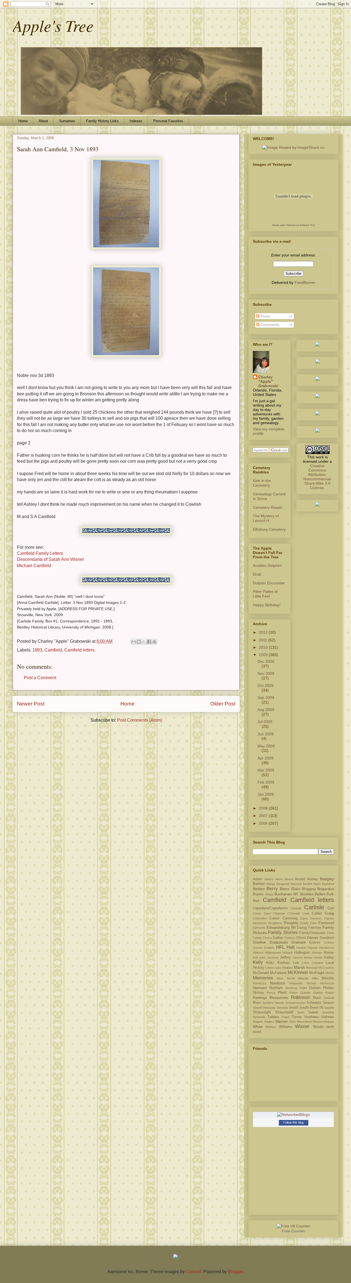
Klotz (270, 963)
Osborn (315, 988)
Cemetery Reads (267, 507)
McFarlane (278, 973)
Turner (297, 1017)
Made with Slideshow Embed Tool (293, 225)
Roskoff (329, 997)
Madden (287, 967)
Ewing (302, 928)
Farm (330, 933)
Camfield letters (79, 650)
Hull (255, 957)
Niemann (260, 988)
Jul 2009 (264, 721)
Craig (329, 913)
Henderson (326, 947)
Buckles (306, 894)
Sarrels (279, 1002)
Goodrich (327, 938)
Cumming (290, 918)
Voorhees (311, 1017)
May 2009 (266, 746)
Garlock (289, 937)
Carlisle (314, 907)
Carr (330, 908)
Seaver (328, 1003)
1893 (37, 650)
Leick (305, 962)
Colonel (193, 1271)
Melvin (329, 973)
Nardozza (259, 983)
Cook (306, 913)
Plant (282, 992)
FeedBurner (305, 282)
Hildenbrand (273, 952)
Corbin (317, 913)
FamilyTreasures (312, 933)
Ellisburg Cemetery (269, 529)
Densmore (260, 923)
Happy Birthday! (267, 605)
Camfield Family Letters (40, 553)
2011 (263, 640)
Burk (330, 894)
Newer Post (30, 704)
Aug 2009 (265, 709)
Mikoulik (303, 978)
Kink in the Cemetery (262, 482)
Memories (263, 978)
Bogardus (325, 889)
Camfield (53, 650)
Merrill (291, 978)
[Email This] (133, 641)
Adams (269, 879)
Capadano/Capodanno (270, 908)
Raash (329, 992)
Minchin (328, 978)
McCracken (326, 967)
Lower (269, 967)
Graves (315, 942)
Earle (313, 923)
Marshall (311, 967)
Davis (304, 918)
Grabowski (279, 942)
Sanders (268, 1002)
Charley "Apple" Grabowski (268, 381)
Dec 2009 (265, 661)
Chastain (279, 913)
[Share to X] (144, 641)
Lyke (277, 967)
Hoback (287, 952)
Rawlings (260, 998)
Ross (257, 1003)
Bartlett (307, 883)
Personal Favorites (168, 121)
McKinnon (298, 972)
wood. (257, 1032)
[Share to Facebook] (149, 641)
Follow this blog (293, 1122)
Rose (317, 998)
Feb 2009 (265, 782)
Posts (264, 316)
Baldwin (259, 884)
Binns (284, 889)
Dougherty (275, 923)
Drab (257, 574)
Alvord (289, 879)
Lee (296, 963)
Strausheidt (284, 1012)
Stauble (329, 1007)
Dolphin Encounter (269, 583)
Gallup (278, 938)
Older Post (222, 704)
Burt (256, 901)
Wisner (302, 1026)
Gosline (259, 942)
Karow (308, 957)
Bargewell (282, 883)
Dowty (304, 923)
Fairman (314, 928)
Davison (316, 918)
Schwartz (314, 1003)
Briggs (269, 894)
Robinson (300, 997)
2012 (264, 632)
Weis (292, 1021)
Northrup (291, 988)
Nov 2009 (265, 673)
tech (330, 1026)
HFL (280, 947)
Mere (280, 978)
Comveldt (293, 913)
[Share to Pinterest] (154, 641)
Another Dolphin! (267, 565)
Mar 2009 (265, 770)
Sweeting (328, 1012)
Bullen (320, 894)
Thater (285, 1017)
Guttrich (269, 947)
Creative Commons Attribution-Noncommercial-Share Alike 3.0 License (317, 477)
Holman (317, 952)
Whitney (270, 1026)
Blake (295, 889)
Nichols (311, 983)
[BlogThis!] (138, 641)
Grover (257, 947)
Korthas (284, 963)
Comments (269, 324)
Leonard (317, 962)
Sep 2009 (265, 697)
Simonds (282, 1007)
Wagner (258, 1021)
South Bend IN (311, 1008)
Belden (259, 889)
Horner (329, 953)
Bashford (328, 883)
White (258, 1026)
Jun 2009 (265, 734)
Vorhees (327, 1017)
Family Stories (283, 932)
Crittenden (260, 918)
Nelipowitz (296, 983)
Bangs (271, 883)
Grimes (329, 942)
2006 (264, 823)
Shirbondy (269, 1007)
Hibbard (258, 952)
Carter (257, 913)
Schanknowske (295, 1002)
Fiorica (267, 937)
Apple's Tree (53, 25)
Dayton (329, 918)
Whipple (329, 1021)
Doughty (291, 923)
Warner (281, 1021)
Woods (318, 1027)
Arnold (300, 879)
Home (23, 121)
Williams (285, 1027)
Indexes (136, 121)
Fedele (257, 937)
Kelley (329, 957)
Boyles (258, 894)
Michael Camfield (34, 565)
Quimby (305, 992)
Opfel (303, 988)
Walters (269, 1021)
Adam (257, 879)
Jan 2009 (265, 794)
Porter (294, 992)
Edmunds (259, 927)
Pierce (271, 992)
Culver (274, 918)
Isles (262, 957)
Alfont (279, 879)
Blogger (235, 1271)
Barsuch (296, 883)
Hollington (302, 953)
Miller (315, 978)
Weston (318, 1021)
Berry (272, 888)
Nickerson (327, 983)
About (43, 121)
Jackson (273, 957)
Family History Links (102, 121)
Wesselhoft (304, 1021)
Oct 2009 (265, 685)
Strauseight (262, 1012)
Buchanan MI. (286, 894)
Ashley (312, 879)
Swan (300, 1012)
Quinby (318, 992)
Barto (317, 883)
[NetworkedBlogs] (293, 1114)
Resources (279, 997)
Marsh (299, 967)
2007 (264, 815)
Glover (312, 937)
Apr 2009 (265, 758)
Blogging (309, 889)
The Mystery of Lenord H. (266, 518)
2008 (264, 808)
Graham (298, 942)
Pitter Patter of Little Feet (265, 593)
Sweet (313, 1012)
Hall (291, 947)
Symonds (259, 1017)
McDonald (261, 973)
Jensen (298, 957)
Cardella (295, 908)
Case (267, 913)
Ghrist (301, 938)
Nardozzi (277, 983)
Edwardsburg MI (281, 927)
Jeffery (285, 957)
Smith (293, 1008)
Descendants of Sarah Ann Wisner (50, 559)
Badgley (327, 879)
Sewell (257, 1007)
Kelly (258, 962)
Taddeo (273, 1017)
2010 (264, 647)
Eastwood (326, 923)
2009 (264, 655)
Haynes (312, 947)
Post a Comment (40, 677)
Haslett (301, 947)
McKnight (316, 973)
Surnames (67, 121)
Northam (276, 988)
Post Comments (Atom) (139, 720)
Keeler (318, 957)
